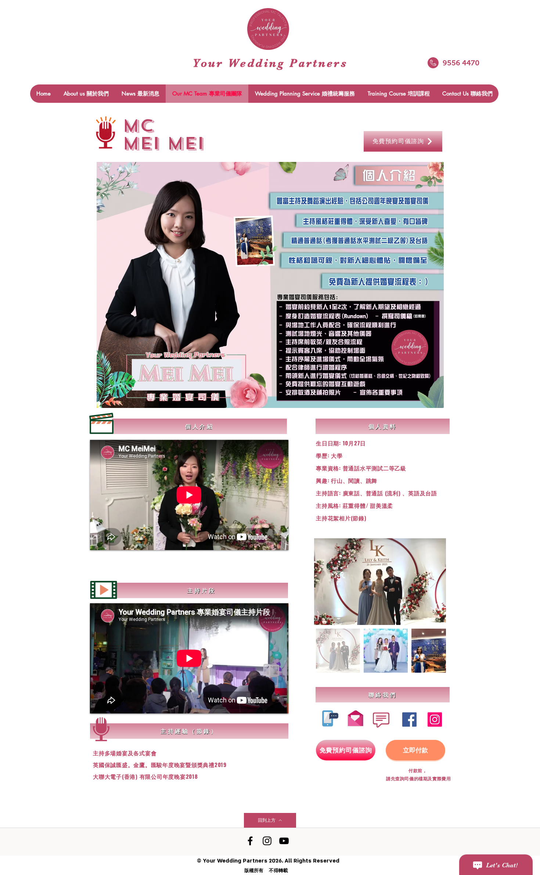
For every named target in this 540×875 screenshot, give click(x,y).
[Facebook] (409, 719)
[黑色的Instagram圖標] (267, 841)
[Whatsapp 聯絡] (328, 718)
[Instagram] (435, 719)
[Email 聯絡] (355, 716)
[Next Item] (433, 582)
